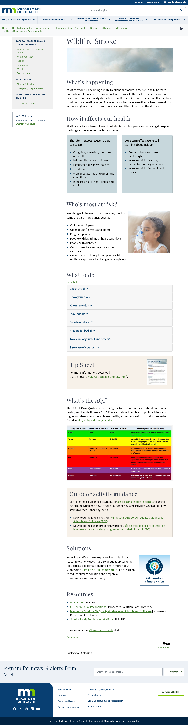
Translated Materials (176, 2)
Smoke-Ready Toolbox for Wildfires (91, 619)
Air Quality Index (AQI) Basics (95, 420)
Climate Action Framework (98, 570)
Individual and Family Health (167, 19)
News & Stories (153, 2)
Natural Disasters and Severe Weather (24, 31)
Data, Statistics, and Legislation (16, 19)
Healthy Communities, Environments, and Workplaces (129, 19)
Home (5, 27)
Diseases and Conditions (54, 19)
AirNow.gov (77, 602)
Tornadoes (22, 64)
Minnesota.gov (110, 721)
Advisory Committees (68, 706)
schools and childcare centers (135, 501)
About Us (139, 2)
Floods (20, 60)
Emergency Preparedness (30, 88)
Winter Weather (25, 56)
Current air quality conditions (88, 607)
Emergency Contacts (26, 123)
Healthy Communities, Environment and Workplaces (37, 27)
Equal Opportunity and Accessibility (105, 700)
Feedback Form (95, 706)
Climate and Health (101, 630)
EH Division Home (26, 102)
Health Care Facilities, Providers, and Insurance (91, 19)
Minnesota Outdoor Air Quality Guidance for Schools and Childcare (111, 611)
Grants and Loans (66, 701)
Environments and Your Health (71, 27)
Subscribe (175, 671)
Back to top (73, 637)
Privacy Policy (94, 695)
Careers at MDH (170, 692)
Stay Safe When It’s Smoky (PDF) (107, 376)
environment (164, 646)
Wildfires (21, 69)
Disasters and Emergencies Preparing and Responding (117, 27)
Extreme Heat (24, 73)
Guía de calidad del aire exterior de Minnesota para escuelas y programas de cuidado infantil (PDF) (119, 527)
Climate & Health (25, 84)
